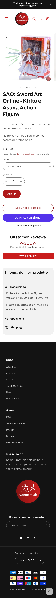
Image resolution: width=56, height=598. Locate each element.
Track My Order (14, 386)
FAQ (8, 417)
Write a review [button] (28, 256)
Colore (6, 159)
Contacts (11, 373)
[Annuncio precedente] (6, 4)
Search (10, 379)
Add (9, 193)
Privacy (10, 430)
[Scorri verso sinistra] (20, 87)
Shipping (11, 436)
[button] (7, 19)
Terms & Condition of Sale (20, 423)
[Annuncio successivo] (50, 4)
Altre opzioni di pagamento (28, 226)
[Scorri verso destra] (35, 87)
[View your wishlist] (40, 18)
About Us (11, 367)
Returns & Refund (16, 442)
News (9, 392)
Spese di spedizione (25, 154)
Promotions (12, 398)
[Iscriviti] (46, 525)
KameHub (22, 589)
